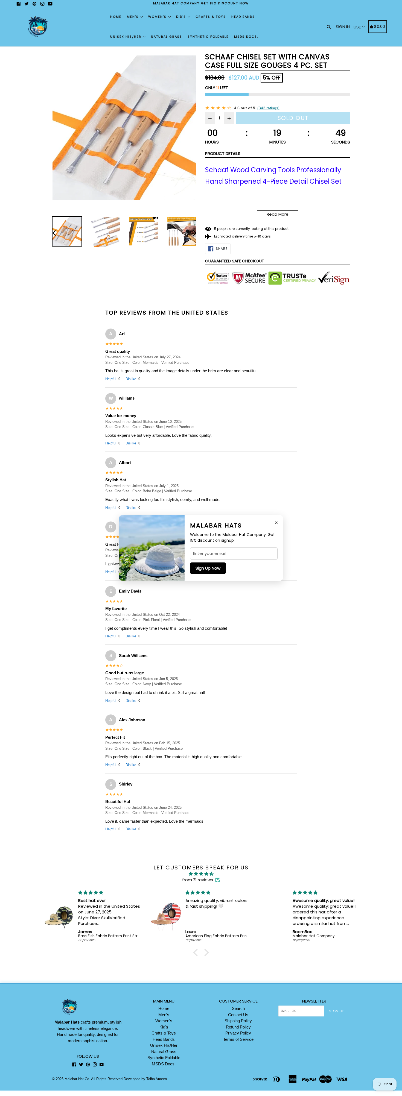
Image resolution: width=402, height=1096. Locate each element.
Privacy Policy (238, 1033)
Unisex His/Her (126, 36)
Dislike (133, 379)
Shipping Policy (238, 1020)
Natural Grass (166, 36)
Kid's (181, 16)
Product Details (222, 153)
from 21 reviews (197, 880)
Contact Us (238, 1014)
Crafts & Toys (211, 16)
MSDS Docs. (246, 36)
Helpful (112, 379)
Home (115, 16)
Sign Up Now (208, 568)
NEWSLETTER (314, 1001)
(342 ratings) (268, 108)
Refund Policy (238, 1027)
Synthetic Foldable (208, 36)
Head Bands (243, 16)
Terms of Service (238, 1039)
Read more (278, 214)
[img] (201, 874)
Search (238, 1008)
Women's (158, 16)
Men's (133, 16)
